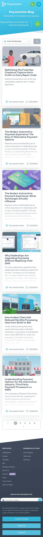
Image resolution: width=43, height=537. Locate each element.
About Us (5, 470)
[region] (21, 519)
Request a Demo (8, 467)
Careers (8, 474)
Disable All (21, 526)
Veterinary (27, 456)
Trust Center (7, 481)
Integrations (6, 452)
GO (40, 500)
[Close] (40, 504)
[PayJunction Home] (12, 4)
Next (23, 426)
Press (4, 477)
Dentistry (26, 460)
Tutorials (5, 460)
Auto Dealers (28, 452)
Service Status (7, 485)
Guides (5, 456)
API (3, 463)
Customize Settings (21, 519)
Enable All (21, 532)
